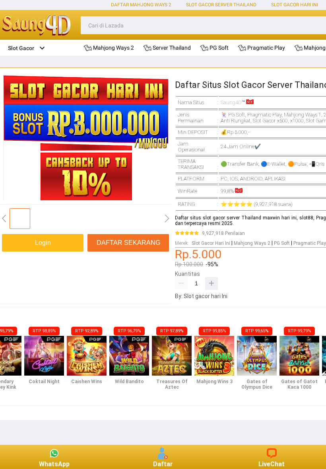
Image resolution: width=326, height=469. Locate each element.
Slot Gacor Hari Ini (294, 5)
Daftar (163, 464)
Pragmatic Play (309, 243)
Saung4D (231, 102)
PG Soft (282, 243)
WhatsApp (54, 464)
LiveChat (271, 464)
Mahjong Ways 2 (252, 243)
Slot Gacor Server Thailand (221, 5)
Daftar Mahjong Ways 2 (141, 5)
